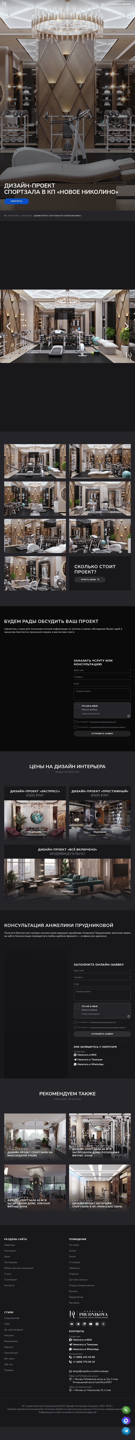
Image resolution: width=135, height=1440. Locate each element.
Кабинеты (74, 1268)
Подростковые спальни (81, 1285)
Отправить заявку (102, 733)
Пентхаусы (10, 1250)
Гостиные (74, 1244)
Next (127, 326)
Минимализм (11, 1341)
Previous (7, 326)
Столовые (74, 1262)
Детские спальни (78, 1279)
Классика (9, 1335)
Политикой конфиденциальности (102, 722)
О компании (10, 1279)
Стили (7, 1273)
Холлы (72, 1250)
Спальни (73, 1273)
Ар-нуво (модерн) (13, 1329)
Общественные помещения (18, 1268)
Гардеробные (76, 1297)
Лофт (7, 1323)
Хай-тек (8, 1364)
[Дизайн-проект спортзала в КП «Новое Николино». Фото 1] (67, 326)
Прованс (8, 1370)
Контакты (9, 1285)
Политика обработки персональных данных (67, 1409)
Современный (11, 1318)
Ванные (73, 1291)
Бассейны (74, 1302)
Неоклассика (11, 1352)
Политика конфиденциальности (110, 1409)
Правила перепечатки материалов (25, 1409)
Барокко (8, 1347)
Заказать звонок (120, 4)
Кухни (72, 1256)
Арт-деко (9, 1358)
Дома (7, 1256)
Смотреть (16, 201)
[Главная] (5, 216)
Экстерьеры (10, 1262)
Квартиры (9, 1244)
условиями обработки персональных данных (107, 727)
